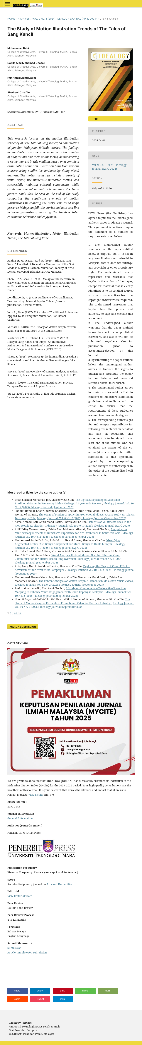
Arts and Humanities (59, 884)
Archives (24, 18)
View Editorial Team (19, 896)
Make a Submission (23, 626)
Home (11, 18)
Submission (14, 948)
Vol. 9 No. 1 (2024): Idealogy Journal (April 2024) (64, 18)
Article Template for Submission (27, 952)
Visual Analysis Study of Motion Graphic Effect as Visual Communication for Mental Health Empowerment (67, 557)
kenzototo (13, 967)
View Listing (35, 794)
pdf (95, 118)
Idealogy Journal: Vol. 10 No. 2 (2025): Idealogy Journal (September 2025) (74, 505)
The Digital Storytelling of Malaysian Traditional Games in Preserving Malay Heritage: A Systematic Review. (67, 501)
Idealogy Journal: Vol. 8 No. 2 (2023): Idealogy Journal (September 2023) (81, 518)
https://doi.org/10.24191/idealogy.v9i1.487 (39, 111)
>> (19, 613)
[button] (17, 991)
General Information (20, 818)
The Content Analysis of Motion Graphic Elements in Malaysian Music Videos (86, 581)
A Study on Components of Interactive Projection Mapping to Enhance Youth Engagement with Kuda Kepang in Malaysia (70, 590)
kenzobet (12, 959)
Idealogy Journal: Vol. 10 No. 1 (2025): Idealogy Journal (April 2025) (88, 525)
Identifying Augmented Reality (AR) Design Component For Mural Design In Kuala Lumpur (67, 542)
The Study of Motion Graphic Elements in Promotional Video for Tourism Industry (72, 601)
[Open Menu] (7, 3)
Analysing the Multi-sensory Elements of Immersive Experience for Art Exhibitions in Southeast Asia (71, 531)
